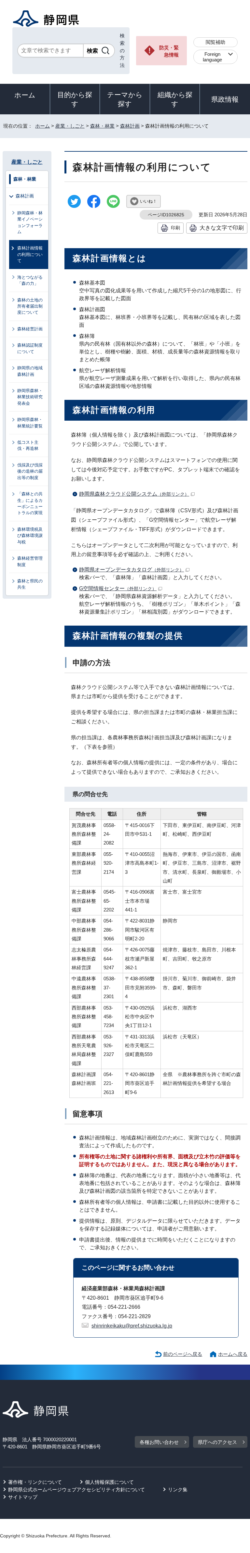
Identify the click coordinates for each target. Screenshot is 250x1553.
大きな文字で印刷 (222, 227)
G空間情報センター (118, 588)
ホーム (24, 95)
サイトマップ (22, 1497)
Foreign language (212, 56)
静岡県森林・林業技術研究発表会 (30, 397)
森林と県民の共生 (30, 584)
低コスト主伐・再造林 (27, 445)
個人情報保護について (109, 1482)
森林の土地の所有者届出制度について (30, 306)
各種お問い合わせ (159, 1442)
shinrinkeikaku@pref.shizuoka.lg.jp (131, 1326)
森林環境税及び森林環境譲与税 (30, 535)
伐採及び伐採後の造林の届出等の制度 (30, 471)
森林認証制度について (30, 348)
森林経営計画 (30, 328)
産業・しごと (70, 126)
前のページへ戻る (182, 1354)
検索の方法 (122, 50)
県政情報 (225, 99)
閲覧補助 (215, 42)
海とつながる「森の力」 (30, 280)
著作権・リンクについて (35, 1482)
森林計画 (130, 126)
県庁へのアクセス (217, 1442)
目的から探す (74, 99)
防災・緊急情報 (169, 51)
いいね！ (148, 201)
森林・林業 (102, 126)
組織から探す (175, 99)
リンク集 (178, 1489)
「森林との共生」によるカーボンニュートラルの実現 (30, 503)
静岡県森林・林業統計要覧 (30, 422)
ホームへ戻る (232, 1354)
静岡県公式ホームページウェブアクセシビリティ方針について (76, 1489)
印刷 (175, 227)
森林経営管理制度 (30, 561)
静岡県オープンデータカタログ (131, 569)
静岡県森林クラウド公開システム (134, 494)
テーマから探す (125, 99)
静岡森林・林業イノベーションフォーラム (30, 222)
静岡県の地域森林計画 (30, 370)
